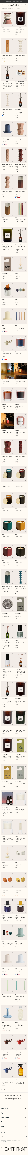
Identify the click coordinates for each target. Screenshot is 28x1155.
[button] (27, 1)
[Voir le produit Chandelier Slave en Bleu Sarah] (2, 115)
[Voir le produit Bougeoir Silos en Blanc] (6, 895)
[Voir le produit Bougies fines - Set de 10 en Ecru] (2, 61)
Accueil (3, 1089)
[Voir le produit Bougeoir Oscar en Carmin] (19, 197)
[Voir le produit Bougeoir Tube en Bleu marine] (4, 144)
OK (26, 1136)
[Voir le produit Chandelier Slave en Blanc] (4, 115)
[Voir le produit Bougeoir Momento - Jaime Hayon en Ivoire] (4, 359)
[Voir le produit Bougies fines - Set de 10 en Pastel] (4, 61)
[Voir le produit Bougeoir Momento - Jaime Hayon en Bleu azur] (2, 359)
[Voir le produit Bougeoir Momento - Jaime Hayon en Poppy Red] (6, 359)
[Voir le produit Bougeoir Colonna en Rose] (15, 171)
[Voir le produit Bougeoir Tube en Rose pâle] (6, 144)
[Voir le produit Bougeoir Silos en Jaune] (2, 895)
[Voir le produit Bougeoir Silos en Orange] (4, 895)
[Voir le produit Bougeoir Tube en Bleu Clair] (2, 144)
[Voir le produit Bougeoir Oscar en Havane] (17, 197)
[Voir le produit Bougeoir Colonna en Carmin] (17, 171)
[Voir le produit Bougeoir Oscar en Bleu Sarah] (15, 197)
